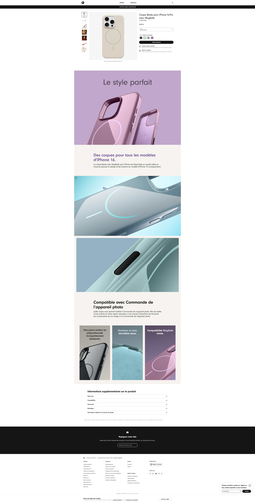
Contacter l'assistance (110, 477)
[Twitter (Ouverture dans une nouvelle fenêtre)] (162, 474)
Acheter (122, 2)
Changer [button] (157, 465)
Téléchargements (109, 464)
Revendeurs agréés (110, 475)
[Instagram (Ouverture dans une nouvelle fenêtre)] (150, 474)
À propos (130, 464)
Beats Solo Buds (87, 480)
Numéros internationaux (111, 480)
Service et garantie (110, 469)
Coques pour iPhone (91, 458)
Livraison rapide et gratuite (126, 7)
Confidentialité (131, 478)
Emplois (129, 466)
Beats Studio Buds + (88, 484)
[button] (76, 178)
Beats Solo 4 (86, 477)
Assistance (133, 2)
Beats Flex (86, 486)
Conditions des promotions (133, 483)
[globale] (172, 2)
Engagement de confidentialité (132, 499)
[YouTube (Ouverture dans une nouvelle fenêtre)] (156, 474)
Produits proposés (88, 464)
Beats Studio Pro (87, 482)
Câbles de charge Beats (89, 471)
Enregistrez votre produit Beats (112, 471)
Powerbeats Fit (87, 466)
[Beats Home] (84, 457)
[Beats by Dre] (83, 2)
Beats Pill (86, 475)
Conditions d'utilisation (132, 476)
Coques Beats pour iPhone (89, 473)
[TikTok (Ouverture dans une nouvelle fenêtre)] (153, 474)
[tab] (84, 14)
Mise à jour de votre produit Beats (113, 473)
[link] (156, 42)
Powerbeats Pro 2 (87, 469)
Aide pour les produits (110, 466)
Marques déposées (132, 480)
